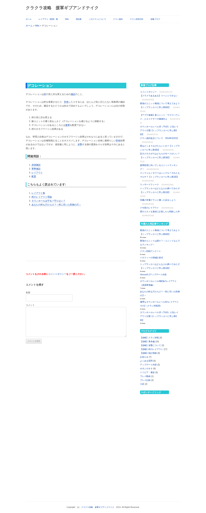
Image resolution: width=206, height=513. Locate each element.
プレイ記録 (145, 380)
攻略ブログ (155, 19)
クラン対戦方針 (136, 19)
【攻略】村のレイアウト (151, 349)
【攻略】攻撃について (150, 345)
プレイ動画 (145, 376)
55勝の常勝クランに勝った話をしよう (158, 200)
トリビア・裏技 (147, 372)
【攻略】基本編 (147, 341)
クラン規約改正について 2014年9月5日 (159, 138)
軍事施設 (36, 168)
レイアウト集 (38, 193)
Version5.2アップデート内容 (153, 274)
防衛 (66, 102)
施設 (73, 94)
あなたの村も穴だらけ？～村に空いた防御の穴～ (56, 204)
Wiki (67, 19)
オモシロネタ (146, 368)
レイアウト (37, 172)
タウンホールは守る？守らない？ (48, 200)
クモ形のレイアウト (149, 208)
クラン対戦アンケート (150, 251)
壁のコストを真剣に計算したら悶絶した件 (160, 211)
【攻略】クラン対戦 (149, 337)
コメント (30, 305)
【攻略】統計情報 (148, 353)
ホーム (29, 19)
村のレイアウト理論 (42, 197)
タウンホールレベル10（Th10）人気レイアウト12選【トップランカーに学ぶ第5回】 (159, 130)
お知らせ (144, 357)
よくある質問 (146, 361)
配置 (34, 176)
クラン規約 (118, 19)
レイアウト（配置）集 (48, 19)
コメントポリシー (57, 274)
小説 (142, 384)
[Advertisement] (103, 54)
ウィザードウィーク (149, 184)
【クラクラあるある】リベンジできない (159, 95)
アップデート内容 (148, 364)
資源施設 (36, 165)
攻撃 (80, 144)
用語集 (79, 19)
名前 (28, 292)
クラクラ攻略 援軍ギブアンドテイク (62, 7)
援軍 (67, 125)
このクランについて (97, 19)
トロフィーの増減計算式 (151, 257)
